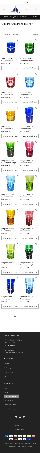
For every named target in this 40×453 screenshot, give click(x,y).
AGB (19, 446)
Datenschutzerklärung (30, 443)
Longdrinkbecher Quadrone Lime (26, 195)
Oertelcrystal (10, 443)
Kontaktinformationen (20, 449)
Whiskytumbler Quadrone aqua (26, 93)
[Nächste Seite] (25, 315)
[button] (4, 9)
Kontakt (6, 392)
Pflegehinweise (8, 372)
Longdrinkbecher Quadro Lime (7, 264)
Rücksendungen (8, 400)
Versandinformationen (10, 405)
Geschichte (7, 363)
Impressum (30, 446)
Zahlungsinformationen (11, 409)
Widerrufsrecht (12, 446)
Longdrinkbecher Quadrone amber (7, 229)
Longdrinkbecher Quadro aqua (26, 298)
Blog (5, 376)
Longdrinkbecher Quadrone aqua (7, 195)
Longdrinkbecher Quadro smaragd (26, 264)
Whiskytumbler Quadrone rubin (7, 93)
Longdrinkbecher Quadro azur (7, 298)
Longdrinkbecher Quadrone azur (26, 127)
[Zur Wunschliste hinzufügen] (17, 40)
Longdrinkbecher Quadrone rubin (26, 161)
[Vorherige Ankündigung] (3, 2)
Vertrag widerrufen (11, 396)
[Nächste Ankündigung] (37, 2)
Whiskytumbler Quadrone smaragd (27, 59)
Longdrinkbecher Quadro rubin (26, 229)
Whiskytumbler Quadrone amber (7, 127)
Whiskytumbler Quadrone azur (7, 59)
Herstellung (7, 368)
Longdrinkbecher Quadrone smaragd (8, 161)
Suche (5, 388)
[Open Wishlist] (31, 9)
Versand (24, 446)
